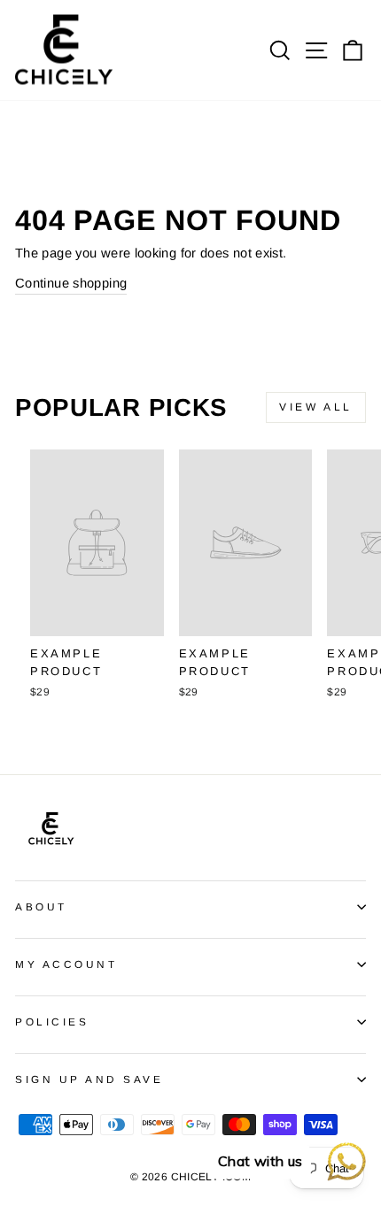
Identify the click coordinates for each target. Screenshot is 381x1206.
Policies (52, 1021)
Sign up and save (89, 1079)
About (41, 906)
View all (316, 407)
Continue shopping (71, 283)
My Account (66, 964)
